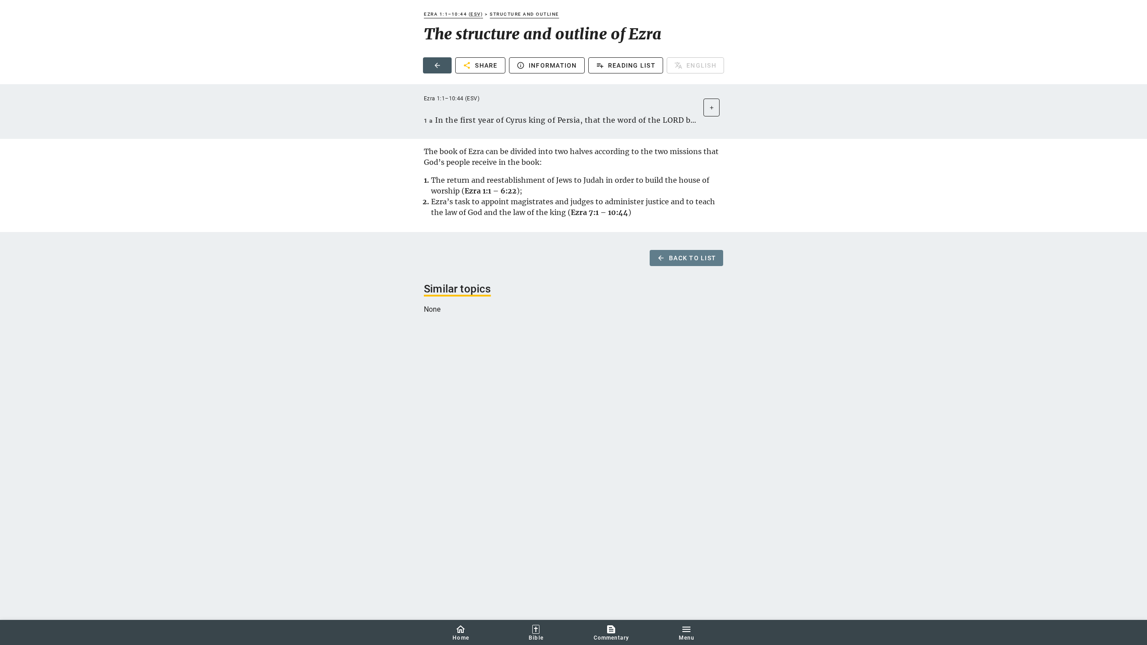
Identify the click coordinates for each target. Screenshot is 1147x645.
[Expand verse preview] (711, 107)
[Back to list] (437, 65)
